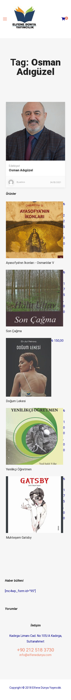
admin (22, 182)
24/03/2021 (55, 182)
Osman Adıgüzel (21, 170)
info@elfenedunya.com (35, 655)
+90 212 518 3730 (35, 650)
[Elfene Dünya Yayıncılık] (24, 19)
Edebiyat (14, 165)
